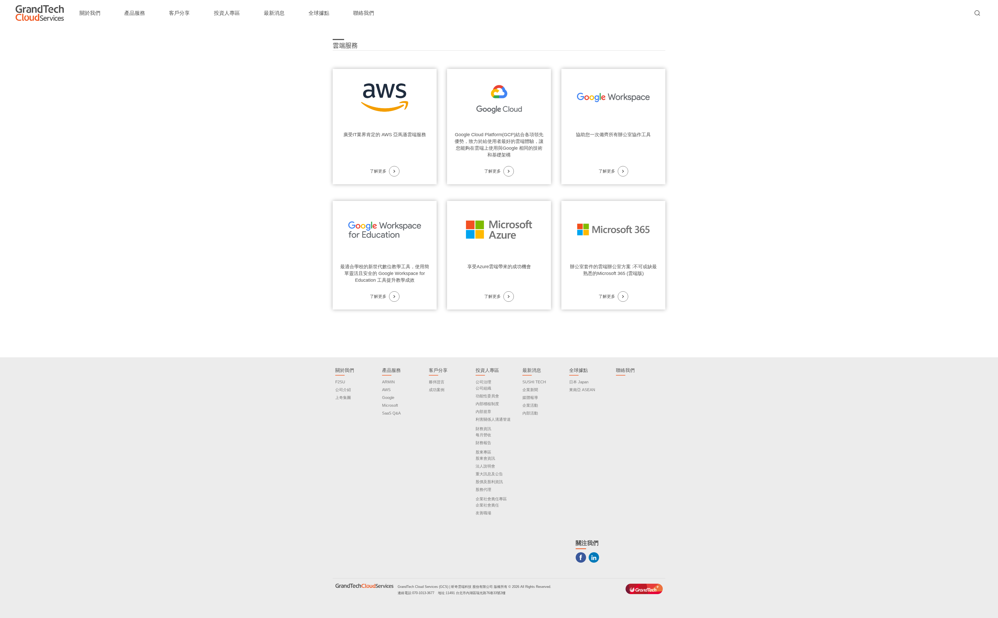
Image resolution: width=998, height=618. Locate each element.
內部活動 (530, 413)
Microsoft (390, 405)
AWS (386, 389)
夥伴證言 (436, 382)
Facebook (581, 557)
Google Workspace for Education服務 (384, 229)
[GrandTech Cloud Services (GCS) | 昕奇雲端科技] (40, 13)
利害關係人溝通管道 (493, 419)
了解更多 (378, 171)
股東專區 (483, 452)
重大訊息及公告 (489, 474)
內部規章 (483, 411)
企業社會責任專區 (491, 499)
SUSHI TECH (534, 382)
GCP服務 (499, 97)
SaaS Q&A (391, 413)
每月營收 (483, 435)
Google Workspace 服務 (613, 97)
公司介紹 (343, 389)
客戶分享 (179, 13)
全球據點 (318, 13)
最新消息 (274, 13)
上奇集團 (343, 397)
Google (388, 397)
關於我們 (90, 13)
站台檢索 (977, 13)
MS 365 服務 (613, 229)
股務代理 (483, 489)
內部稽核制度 (487, 404)
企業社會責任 (487, 505)
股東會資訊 (485, 458)
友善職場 (483, 513)
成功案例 (436, 389)
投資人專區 (227, 13)
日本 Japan (578, 382)
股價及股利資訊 (489, 481)
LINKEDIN (594, 557)
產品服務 (134, 13)
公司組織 (483, 388)
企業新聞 (530, 389)
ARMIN (388, 382)
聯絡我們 (363, 13)
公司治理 (483, 382)
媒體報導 (530, 397)
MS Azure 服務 (499, 229)
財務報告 (483, 443)
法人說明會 (485, 466)
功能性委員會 (487, 396)
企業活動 (530, 405)
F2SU (340, 382)
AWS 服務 (384, 97)
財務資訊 (483, 428)
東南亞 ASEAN (582, 389)
